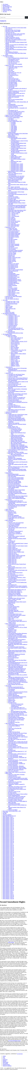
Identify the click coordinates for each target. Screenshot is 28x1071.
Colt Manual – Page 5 (13, 320)
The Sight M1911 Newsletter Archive (19, 712)
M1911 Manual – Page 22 (8, 834)
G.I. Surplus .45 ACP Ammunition (15, 178)
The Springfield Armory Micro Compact (16, 615)
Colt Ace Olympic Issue (13, 78)
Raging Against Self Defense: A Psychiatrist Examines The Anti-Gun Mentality (17, 394)
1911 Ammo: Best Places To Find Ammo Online (15, 27)
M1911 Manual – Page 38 (8, 854)
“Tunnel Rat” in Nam (12, 67)
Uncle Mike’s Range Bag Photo (18, 448)
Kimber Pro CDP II (12, 553)
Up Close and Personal (13, 755)
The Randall (10, 612)
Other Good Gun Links (10, 308)
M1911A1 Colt (11, 566)
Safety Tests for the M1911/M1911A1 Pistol (17, 665)
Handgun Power (11, 700)
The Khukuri (11, 508)
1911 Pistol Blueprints (10, 331)
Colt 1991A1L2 (11, 241)
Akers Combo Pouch (15, 431)
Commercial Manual (12, 325)
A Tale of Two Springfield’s (14, 523)
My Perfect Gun (11, 573)
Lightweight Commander (13, 97)
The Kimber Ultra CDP (13, 610)
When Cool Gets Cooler (13, 617)
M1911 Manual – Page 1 (8, 817)
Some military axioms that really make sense (17, 714)
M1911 (9, 98)
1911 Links (5, 300)
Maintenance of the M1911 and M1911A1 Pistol (15, 39)
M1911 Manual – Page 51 (8, 873)
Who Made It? (11, 208)
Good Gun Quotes (9, 36)
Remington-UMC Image (16, 161)
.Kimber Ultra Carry (12, 228)
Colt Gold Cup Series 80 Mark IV (15, 531)
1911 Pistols (5, 1063)
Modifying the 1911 (12, 656)
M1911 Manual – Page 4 (8, 857)
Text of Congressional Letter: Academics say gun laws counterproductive (17, 705)
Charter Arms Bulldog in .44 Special (16, 724)
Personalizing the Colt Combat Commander (17, 586)
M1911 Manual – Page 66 (8, 896)
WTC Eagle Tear (11, 218)
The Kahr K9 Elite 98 (13, 745)
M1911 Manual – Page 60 (8, 885)
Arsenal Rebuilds (12, 132)
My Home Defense (12, 792)
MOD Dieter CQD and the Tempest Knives (17, 504)
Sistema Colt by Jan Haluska (14, 593)
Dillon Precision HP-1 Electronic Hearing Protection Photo (18, 437)
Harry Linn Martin (15, 347)
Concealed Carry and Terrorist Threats (16, 374)
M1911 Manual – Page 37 (8, 853)
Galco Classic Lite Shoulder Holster (16, 477)
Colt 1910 (10, 76)
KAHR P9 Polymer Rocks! (14, 731)
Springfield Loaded (12, 600)
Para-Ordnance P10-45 (13, 266)
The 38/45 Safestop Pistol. (13, 606)
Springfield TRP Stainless (13, 283)
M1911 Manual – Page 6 (8, 884)
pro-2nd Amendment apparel (14, 1040)
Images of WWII (11, 94)
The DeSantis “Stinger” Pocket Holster (16, 489)
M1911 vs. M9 (6, 8)
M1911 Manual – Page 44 (8, 863)
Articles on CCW (9, 373)
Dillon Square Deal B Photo (17, 438)
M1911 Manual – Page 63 (8, 888)
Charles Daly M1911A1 (13, 526)
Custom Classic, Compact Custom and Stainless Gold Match (16, 537)
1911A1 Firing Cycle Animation (15, 64)
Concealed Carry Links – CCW (12, 301)
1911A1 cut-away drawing (14, 230)
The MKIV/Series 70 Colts (14, 201)
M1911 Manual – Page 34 (8, 849)
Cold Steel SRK (11, 503)
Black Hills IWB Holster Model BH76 (16, 475)
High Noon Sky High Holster (14, 481)
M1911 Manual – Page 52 (8, 874)
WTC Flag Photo (12, 219)
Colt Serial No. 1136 (12, 86)
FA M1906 (13, 122)
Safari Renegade (11, 268)
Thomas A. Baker (14, 362)
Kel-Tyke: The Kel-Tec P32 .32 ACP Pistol (17, 733)
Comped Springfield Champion (15, 251)
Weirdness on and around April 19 (15, 686)
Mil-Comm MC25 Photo (16, 443)
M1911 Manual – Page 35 (8, 851)
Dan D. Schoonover (15, 342)
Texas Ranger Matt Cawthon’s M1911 (16, 111)
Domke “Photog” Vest (13, 426)
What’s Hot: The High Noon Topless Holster (17, 496)
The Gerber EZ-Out (12, 506)
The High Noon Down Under (14, 491)
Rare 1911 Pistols (9, 297)
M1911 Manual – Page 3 (8, 843)
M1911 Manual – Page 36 (8, 852)
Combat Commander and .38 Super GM (16, 90)
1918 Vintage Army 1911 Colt (14, 72)
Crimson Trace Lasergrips (13, 423)
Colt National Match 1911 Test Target (16, 176)
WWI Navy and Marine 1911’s (14, 114)
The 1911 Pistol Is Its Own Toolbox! (16, 671)
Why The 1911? (11, 721)
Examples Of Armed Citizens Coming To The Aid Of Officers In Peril (18, 382)
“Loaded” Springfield (12, 229)
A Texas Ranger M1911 (13, 75)
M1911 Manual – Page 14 (8, 823)
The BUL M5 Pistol (12, 607)
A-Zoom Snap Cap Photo (16, 429)
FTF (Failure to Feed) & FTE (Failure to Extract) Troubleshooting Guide (16, 640)
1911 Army (10, 70)
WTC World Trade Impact (13, 224)
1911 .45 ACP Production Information (16, 688)
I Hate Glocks (11, 729)
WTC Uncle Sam (12, 223)
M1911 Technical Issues (10, 623)
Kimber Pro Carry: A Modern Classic (16, 551)
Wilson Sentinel (11, 294)
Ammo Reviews (8, 367)
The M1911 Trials (12, 199)
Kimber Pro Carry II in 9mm (14, 550)
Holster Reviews (9, 472)
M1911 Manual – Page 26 (8, 839)
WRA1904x (13, 131)
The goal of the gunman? (13, 399)
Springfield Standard (12, 281)
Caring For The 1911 (7, 10)
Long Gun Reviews (9, 510)
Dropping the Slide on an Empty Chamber (17, 635)
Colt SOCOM (11, 87)
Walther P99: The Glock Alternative (16, 769)
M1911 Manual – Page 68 (8, 898)
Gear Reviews (8, 413)
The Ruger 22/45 (11, 750)
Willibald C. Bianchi (15, 365)
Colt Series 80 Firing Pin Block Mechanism (17, 633)
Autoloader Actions (12, 629)
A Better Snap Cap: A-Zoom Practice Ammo (17, 414)
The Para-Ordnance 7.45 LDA (14, 746)
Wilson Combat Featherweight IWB (16, 497)
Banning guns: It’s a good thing (15, 781)
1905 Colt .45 (11, 69)
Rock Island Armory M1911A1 (15, 590)
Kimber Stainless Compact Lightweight (16, 555)
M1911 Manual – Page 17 (8, 826)
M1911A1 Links (9, 306)
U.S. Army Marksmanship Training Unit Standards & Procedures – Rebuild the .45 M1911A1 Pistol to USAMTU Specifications (18, 681)
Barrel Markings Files (12, 137)
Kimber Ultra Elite (12, 261)
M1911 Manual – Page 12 (8, 820)
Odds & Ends (8, 685)
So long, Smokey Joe (15, 360)
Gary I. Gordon (14, 345)
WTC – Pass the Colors (13, 213)
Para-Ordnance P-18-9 (13, 264)
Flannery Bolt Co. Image (16, 156)
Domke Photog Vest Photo (16, 440)
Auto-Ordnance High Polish (14, 233)
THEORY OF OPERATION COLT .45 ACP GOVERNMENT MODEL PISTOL (18, 678)
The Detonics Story (12, 193)
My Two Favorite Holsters (14, 483)
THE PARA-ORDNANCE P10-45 (16, 611)
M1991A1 (10, 262)
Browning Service (12, 511)
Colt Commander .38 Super (14, 79)
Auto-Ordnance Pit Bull (13, 235)
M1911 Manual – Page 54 (8, 876)
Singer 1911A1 (11, 100)
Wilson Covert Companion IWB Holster (16, 498)
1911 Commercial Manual (11, 314)
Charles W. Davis (14, 340)
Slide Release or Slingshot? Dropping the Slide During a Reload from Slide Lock (17, 669)
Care (4, 1057)
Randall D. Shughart (15, 356)
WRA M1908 (14, 129)
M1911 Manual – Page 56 (8, 879)
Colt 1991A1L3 (11, 242)
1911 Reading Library (7, 334)
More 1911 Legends (12, 336)
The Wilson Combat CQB (13, 616)
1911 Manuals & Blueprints (9, 313)
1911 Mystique (11, 690)
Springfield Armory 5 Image (17, 168)
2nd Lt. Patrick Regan (15, 339)
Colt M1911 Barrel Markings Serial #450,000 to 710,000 (18, 146)
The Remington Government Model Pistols (17, 205)
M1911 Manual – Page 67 (8, 897)
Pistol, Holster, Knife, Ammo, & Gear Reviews (15, 772)
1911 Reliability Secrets (13, 626)
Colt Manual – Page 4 (13, 319)
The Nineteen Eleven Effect (14, 803)
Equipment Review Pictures (14, 427)
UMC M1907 (14, 126)
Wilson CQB (11, 618)
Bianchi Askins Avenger (13, 474)
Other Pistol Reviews (10, 723)
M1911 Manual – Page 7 (8, 891)
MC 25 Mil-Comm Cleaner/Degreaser (19, 442)
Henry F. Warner (14, 348)
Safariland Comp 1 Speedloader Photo (19, 446)
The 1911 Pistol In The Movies (12, 298)
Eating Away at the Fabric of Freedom (16, 774)
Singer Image (14, 162)
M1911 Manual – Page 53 (8, 875)
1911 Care (5, 26)
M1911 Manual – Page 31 (8, 846)
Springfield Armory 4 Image (17, 167)
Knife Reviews (8, 499)
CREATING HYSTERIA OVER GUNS (17, 786)
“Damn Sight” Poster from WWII (15, 66)
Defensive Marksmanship (13, 695)
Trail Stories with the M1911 (14, 405)
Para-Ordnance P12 (12, 584)
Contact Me (5, 812)
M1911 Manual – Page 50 (8, 871)
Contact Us (3, 20)
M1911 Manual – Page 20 (8, 831)
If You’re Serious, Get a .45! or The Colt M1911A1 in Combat (18, 350)
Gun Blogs (7, 305)
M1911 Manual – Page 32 (8, 847)
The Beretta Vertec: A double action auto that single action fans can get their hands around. (17, 742)
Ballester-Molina (11, 135)
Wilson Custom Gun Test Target (15, 620)
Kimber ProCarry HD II (13, 554)
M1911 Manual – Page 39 (8, 856)
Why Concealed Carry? (13, 410)
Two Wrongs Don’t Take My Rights (16, 719)
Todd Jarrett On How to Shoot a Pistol (16, 718)
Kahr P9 (10, 730)
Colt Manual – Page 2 (13, 317)
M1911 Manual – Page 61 (8, 886)
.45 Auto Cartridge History (14, 117)
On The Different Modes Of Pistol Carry (17, 391)
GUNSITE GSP (11, 541)
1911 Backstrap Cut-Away (14, 59)
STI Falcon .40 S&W (12, 287)
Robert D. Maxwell (15, 357)
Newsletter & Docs (12, 702)
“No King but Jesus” (12, 775)
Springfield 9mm (11, 273)
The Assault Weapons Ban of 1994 (15, 798)
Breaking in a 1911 (12, 631)
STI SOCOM (11, 605)
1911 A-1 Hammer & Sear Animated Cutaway (18, 58)
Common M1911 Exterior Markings (16, 177)
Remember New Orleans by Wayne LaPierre (17, 794)
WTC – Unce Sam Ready (13, 216)
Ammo (4, 1056)
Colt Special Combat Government (15, 250)
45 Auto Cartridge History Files (15, 121)
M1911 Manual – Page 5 (8, 870)
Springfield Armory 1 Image (17, 163)
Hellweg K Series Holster (13, 480)
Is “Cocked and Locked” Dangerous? (16, 646)
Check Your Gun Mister (13, 783)
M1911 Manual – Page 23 (8, 835)
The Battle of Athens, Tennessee (15, 800)
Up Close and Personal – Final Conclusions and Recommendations (17, 760)
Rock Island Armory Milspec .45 (15, 592)
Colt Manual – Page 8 (13, 324)
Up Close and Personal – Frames (15, 762)
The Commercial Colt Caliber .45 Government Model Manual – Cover (16, 328)
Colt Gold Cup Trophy (13, 247)
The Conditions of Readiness (11, 52)
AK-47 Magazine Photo (16, 430)
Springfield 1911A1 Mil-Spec (14, 594)
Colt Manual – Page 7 (13, 323)
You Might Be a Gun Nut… (14, 722)
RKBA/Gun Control (9, 312)
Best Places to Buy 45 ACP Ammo (12, 30)
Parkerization (11, 659)
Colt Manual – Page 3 (13, 318)
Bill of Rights (11, 942)
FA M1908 (13, 123)
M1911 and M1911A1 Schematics (12, 38)
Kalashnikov (11, 514)
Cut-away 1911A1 (12, 252)
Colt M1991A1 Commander (14, 532)
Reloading (7, 309)
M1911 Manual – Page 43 (8, 862)
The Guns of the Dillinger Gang (15, 112)
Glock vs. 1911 (11, 699)
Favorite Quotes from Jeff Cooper (15, 787)
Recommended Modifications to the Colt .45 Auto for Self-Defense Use (17, 663)
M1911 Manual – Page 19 (8, 829)
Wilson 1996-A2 (11, 291)
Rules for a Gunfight (12, 396)
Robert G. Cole (14, 359)
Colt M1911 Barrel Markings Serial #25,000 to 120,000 (18, 144)
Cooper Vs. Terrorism (13, 376)
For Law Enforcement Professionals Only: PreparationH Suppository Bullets (17, 697)
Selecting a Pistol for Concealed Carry (16, 398)
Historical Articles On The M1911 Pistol (14, 116)
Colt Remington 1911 (12, 84)
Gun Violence (11, 790)
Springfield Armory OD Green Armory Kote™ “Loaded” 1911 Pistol (16, 599)
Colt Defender (11, 246)
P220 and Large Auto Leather (14, 485)
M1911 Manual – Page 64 (8, 890)
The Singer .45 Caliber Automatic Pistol (16, 206)
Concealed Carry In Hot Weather (15, 375)
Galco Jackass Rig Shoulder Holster (16, 478)
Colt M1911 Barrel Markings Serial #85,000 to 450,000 (18, 151)
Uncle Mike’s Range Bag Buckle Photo (19, 447)
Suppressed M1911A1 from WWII (15, 105)
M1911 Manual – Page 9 (8, 893)
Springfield (10, 272)
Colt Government (12, 249)
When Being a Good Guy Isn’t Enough (16, 409)
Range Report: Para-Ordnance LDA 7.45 (17, 589)
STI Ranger (10, 604)
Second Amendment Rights (14, 795)
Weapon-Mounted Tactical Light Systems (17, 469)
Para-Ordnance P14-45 (13, 267)
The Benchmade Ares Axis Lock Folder (16, 505)
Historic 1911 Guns (9, 65)
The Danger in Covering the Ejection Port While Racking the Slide (17, 673)
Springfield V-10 (11, 284)
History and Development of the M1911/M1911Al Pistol (15, 180)
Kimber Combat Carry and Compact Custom (17, 545)
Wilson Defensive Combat (13, 292)
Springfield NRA (12, 104)
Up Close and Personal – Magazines (16, 766)
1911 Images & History (8, 55)
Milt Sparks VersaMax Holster (14, 482)
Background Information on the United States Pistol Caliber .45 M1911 (18, 134)
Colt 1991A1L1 (11, 240)
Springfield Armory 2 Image (17, 165)
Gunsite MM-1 (11, 542)
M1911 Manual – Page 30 (8, 845)
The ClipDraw (11, 488)
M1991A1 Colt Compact (13, 263)
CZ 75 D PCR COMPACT (14, 725)
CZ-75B (10, 727)
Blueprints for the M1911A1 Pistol (15, 333)
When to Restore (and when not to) (15, 684)
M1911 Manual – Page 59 (8, 882)
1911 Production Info (7, 6)
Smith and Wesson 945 (13, 270)
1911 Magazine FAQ (12, 120)
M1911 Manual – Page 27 (8, 840)
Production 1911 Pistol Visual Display (13, 296)
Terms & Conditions (7, 814)
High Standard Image (15, 157)
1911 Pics (5, 11)
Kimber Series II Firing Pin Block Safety (17, 650)
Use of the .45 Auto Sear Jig (14, 683)
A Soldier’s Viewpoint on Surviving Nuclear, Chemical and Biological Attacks (17, 692)
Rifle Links (7, 311)
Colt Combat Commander (13, 244)
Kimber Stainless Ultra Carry (14, 558)
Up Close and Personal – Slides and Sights (17, 768)
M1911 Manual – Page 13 (8, 822)
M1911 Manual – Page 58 (8, 881)
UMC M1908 (14, 127)
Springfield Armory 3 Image (17, 166)
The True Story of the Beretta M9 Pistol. (16, 207)
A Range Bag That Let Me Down (15, 415)
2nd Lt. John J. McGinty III (17, 337)
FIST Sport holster (12, 476)
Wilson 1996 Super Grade (13, 290)
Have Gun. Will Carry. (13, 385)
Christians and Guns (12, 694)
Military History (8, 307)
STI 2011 (10, 286)
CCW (4, 1058)
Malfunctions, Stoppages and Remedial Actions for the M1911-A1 (16, 654)
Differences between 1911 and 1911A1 (16, 93)
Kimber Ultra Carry (12, 559)
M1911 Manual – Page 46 (8, 865)
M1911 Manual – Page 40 (8, 858)
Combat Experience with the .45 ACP (19, 341)
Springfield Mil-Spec (12, 278)
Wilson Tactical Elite (12, 295)
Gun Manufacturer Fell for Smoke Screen (17, 789)
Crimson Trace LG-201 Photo (17, 435)
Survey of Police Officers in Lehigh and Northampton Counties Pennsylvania (16, 797)
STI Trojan (10, 521)
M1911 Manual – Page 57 (8, 880)
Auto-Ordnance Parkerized (14, 234)
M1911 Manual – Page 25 (8, 837)
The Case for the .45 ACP (13, 716)
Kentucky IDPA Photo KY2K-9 (18, 441)
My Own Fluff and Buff (13, 657)
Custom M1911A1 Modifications (15, 634)
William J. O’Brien (15, 364)
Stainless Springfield (12, 285)
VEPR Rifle (10, 519)
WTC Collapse (11, 217)
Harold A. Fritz (14, 346)
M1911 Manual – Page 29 (8, 842)
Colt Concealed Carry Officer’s (15, 81)
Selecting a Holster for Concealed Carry (16, 397)
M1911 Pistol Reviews (10, 520)
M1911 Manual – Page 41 (8, 859)
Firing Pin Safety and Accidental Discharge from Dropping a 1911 (17, 637)
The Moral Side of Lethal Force (15, 401)
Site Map (5, 813)
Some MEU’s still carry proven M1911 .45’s (17, 188)
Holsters (4, 1060)
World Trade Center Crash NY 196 (15, 211)
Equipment (5, 1059)
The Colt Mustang (12, 744)
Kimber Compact (12, 258)
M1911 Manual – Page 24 (8, 836)
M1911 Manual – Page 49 (8, 869)
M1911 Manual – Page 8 (8, 892)
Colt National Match (12, 82)
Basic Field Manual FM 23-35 (9, 815)
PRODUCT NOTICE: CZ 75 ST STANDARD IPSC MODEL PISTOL (16, 735)
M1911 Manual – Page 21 (8, 832)
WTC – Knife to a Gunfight (14, 212)
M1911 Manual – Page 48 (8, 868)
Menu (2, 1)
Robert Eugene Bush (15, 358)
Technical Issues (6, 1064)
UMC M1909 (14, 128)
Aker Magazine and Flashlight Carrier (16, 418)
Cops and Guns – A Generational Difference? (18, 378)
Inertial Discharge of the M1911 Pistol (16, 624)
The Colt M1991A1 (12, 609)
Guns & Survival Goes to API (14, 384)
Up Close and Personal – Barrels (15, 756)
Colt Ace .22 (11, 77)
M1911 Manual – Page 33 (8, 848)
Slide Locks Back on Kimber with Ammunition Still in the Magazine (15, 667)
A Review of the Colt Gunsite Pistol (16, 522)
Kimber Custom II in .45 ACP (14, 549)
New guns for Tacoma (13, 576)
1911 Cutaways (8, 28)
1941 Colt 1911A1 (12, 73)
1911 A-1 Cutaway (9, 56)
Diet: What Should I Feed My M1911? (13, 34)
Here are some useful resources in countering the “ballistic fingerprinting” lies (17, 642)
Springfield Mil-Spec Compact (14, 280)
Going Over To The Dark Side (14, 728)
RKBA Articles (8, 773)
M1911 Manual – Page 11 (8, 819)
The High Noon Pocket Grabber (15, 492)
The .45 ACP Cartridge (10, 41)
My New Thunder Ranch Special (15, 572)
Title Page (10, 330)
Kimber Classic (11, 256)
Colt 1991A (10, 238)
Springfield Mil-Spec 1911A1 (14, 279)
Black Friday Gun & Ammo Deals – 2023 (12, 811)
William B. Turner (15, 363)
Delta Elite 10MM (12, 253)
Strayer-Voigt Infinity (12, 289)
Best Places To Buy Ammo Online (12, 31)
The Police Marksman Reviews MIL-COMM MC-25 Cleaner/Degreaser (18, 467)
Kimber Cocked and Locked (14, 257)
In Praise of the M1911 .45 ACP (12, 37)
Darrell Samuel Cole (15, 343)
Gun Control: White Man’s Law (18, 707)
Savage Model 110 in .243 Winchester (16, 517)
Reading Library (6, 5)
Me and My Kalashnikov (13, 515)
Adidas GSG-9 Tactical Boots (14, 416)
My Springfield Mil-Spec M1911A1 (16, 575)
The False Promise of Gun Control (18, 711)
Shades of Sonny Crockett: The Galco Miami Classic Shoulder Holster (18, 487)
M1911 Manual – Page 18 (8, 828)
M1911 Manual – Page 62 (8, 887)
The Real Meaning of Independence (16, 717)
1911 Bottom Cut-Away (13, 60)
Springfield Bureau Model (13, 274)
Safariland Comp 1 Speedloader (18, 444)
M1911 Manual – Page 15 (8, 824)
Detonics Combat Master (13, 92)
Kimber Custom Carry (13, 548)
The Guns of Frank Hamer (14, 197)
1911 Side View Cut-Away (14, 61)
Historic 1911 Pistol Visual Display (12, 115)
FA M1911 (13, 124)
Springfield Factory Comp (13, 277)
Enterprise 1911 (11, 255)
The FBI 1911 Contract (13, 196)
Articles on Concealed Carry (11, 412)
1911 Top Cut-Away (12, 62)
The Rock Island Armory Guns (14, 614)
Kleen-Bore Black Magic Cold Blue (16, 452)
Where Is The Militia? (13, 809)
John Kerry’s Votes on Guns (14, 791)
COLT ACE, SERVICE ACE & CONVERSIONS (15, 174)
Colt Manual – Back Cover (14, 315)
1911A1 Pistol (11, 71)
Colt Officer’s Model (12, 83)
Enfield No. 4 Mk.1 (12, 513)
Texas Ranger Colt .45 (13, 110)
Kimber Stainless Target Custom (15, 556)
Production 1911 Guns (10, 227)
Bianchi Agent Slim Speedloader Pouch (16, 419)
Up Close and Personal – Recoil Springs (16, 767)
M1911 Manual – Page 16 (8, 825)
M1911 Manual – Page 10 (8, 818)
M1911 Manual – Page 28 (8, 841)
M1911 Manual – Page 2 (8, 830)
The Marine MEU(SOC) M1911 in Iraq (16, 200)
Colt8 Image (13, 155)
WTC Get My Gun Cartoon (14, 221)
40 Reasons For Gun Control (14, 777)
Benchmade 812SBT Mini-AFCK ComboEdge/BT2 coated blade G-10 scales (17, 501)
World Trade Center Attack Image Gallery (17, 210)
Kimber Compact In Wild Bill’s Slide (16, 95)
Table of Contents (12, 326)
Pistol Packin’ (11, 392)
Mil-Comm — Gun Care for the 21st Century (18, 453)
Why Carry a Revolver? (13, 770)
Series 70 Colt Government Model (15, 99)
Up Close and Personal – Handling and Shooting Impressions (16, 764)
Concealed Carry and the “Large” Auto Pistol (15, 33)
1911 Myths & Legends (10, 335)
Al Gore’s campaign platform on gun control (17, 778)
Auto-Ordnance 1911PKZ (13, 525)
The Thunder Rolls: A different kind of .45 (17, 753)
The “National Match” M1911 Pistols (16, 191)
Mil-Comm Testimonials (16, 454)
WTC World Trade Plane (13, 225)
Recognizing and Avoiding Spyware (16, 713)
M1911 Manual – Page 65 (8, 894)
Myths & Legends (6, 9)
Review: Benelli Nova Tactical (14, 516)
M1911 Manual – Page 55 (8, 877)
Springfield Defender (12, 275)
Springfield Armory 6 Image (17, 170)
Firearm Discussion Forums (11, 303)
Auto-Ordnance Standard (13, 236)
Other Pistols (5, 1062)
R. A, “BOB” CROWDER (14, 187)
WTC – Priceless (11, 215)
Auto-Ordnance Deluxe (13, 232)
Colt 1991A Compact (12, 239)
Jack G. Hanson (14, 352)
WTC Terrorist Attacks (13, 222)
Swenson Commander (13, 106)
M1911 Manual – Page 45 (8, 864)
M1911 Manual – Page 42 (8, 860)
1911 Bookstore (11, 689)
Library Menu (8, 509)
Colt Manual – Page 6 (13, 322)
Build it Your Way (12, 632)
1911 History (5, 4)
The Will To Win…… (13, 404)
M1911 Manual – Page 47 (8, 867)
